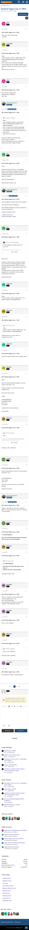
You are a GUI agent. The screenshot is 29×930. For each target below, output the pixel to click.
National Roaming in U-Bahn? (12, 804)
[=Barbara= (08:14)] (12, 818)
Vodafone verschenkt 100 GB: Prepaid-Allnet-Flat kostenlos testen (14, 769)
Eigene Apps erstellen (10, 751)
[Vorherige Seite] (9, 686)
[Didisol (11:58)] (6, 818)
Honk (5, 786)
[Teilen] (26, 18)
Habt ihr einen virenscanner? (12, 755)
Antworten (21, 730)
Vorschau (7, 730)
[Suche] (18, 2)
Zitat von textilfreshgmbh (12, 242)
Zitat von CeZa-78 (10, 325)
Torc (5, 752)
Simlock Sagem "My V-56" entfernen (14, 838)
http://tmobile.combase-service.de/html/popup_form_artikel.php (12, 140)
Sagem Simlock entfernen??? (11, 834)
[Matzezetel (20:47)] (4, 818)
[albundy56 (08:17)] (9, 818)
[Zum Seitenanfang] (26, 927)
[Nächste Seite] (19, 686)
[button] (4, 725)
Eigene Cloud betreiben (10, 765)
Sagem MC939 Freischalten (11, 847)
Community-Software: (14, 927)
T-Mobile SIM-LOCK (7, 215)
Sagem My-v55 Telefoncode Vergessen (14, 842)
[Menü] (27, 2)
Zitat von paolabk (10, 649)
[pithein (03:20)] (15, 818)
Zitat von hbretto (9, 433)
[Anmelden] (22, 2)
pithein (5, 756)
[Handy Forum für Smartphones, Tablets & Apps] (6, 2)
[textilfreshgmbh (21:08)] (18, 818)
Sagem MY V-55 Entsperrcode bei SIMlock (15, 830)
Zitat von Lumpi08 (10, 118)
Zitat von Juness (9, 561)
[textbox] (14, 716)
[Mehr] (26, 29)
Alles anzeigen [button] (14, 252)
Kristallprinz (24, 867)
